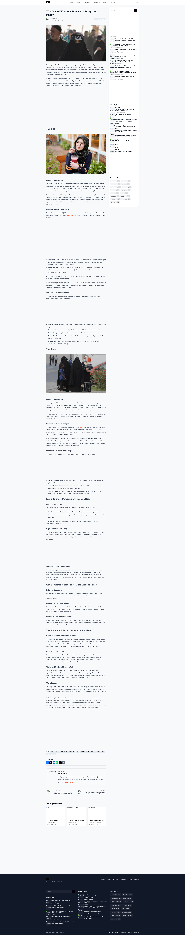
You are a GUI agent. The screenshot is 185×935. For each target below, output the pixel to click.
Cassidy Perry (127, 187)
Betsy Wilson (54, 18)
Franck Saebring (115, 187)
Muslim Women (100, 751)
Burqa (52, 751)
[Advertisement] (76, 106)
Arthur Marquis (115, 184)
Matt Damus (114, 196)
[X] (50, 762)
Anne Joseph (115, 190)
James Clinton (115, 199)
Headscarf (71, 751)
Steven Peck (115, 202)
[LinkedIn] (54, 762)
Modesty (93, 751)
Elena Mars (125, 184)
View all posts (67, 782)
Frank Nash (114, 193)
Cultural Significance (61, 751)
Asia (80, 427)
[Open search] (137, 2)
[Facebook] (47, 762)
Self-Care (112, 2)
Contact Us (136, 932)
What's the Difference (100, 19)
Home (108, 932)
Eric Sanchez (125, 190)
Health (78, 2)
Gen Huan (124, 193)
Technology (87, 2)
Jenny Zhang (126, 199)
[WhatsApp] (57, 762)
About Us (130, 932)
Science (71, 2)
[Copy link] (63, 762)
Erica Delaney (115, 181)
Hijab (77, 751)
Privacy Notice (123, 932)
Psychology (95, 2)
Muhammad (70, 215)
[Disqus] (76, 851)
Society (104, 2)
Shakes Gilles (125, 196)
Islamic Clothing (85, 751)
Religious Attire (51, 754)
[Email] (60, 762)
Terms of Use (115, 932)
